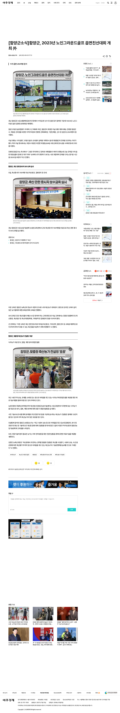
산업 (29, 3)
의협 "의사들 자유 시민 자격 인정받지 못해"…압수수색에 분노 (67, 644)
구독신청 (14, 693)
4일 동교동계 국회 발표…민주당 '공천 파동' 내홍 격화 (18, 644)
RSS (97, 693)
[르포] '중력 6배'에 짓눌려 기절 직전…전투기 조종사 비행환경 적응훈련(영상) (43, 623)
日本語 (103, 3)
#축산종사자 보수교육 (46, 455)
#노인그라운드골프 (24, 455)
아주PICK (86, 224)
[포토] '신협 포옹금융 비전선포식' (95, 213)
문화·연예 (78, 3)
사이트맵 (88, 693)
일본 (103, 271)
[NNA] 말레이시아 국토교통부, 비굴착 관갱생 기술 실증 (98, 189)
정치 (49, 3)
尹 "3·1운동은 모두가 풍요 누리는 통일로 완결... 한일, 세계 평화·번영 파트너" (42, 644)
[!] (111, 63)
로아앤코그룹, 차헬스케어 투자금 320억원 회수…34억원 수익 (99, 206)
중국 (18, 3)
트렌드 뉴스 (87, 64)
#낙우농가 (13, 455)
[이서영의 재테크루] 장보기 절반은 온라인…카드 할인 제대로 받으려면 (98, 198)
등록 (71, 509)
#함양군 (35, 455)
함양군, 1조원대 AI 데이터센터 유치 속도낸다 (24, 243)
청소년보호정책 (57, 693)
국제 (64, 3)
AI (24, 3)
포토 (70, 3)
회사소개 (5, 693)
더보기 (92, 301)
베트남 (110, 271)
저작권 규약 (69, 693)
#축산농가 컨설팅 (59, 455)
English (98, 3)
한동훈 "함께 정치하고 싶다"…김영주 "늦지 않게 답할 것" (67, 623)
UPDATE (107, 173)
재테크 (36, 3)
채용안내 (23, 693)
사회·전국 (56, 3)
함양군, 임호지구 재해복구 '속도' (20, 240)
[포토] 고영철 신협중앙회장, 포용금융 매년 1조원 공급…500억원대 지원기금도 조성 (98, 181)
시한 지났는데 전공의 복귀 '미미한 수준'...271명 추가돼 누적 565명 (18, 623)
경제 (43, 3)
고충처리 (79, 693)
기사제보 (33, 693)
